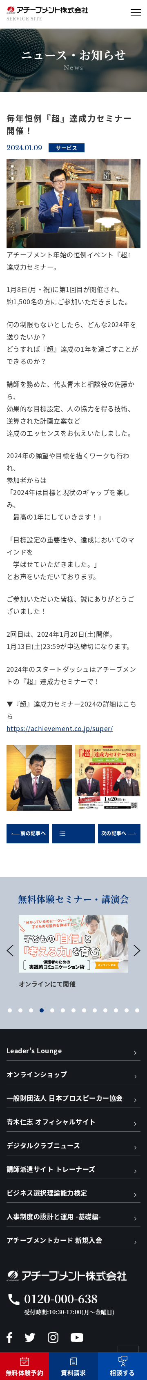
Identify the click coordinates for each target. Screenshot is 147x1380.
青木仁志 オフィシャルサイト (51, 1121)
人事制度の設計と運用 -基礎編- (54, 1216)
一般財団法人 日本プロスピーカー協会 (65, 1098)
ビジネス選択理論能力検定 (47, 1192)
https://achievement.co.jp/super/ (60, 728)
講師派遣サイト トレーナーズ (51, 1169)
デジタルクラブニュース (43, 1145)
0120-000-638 (61, 1298)
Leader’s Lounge (34, 1050)
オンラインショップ (37, 1074)
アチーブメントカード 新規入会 (54, 1240)
